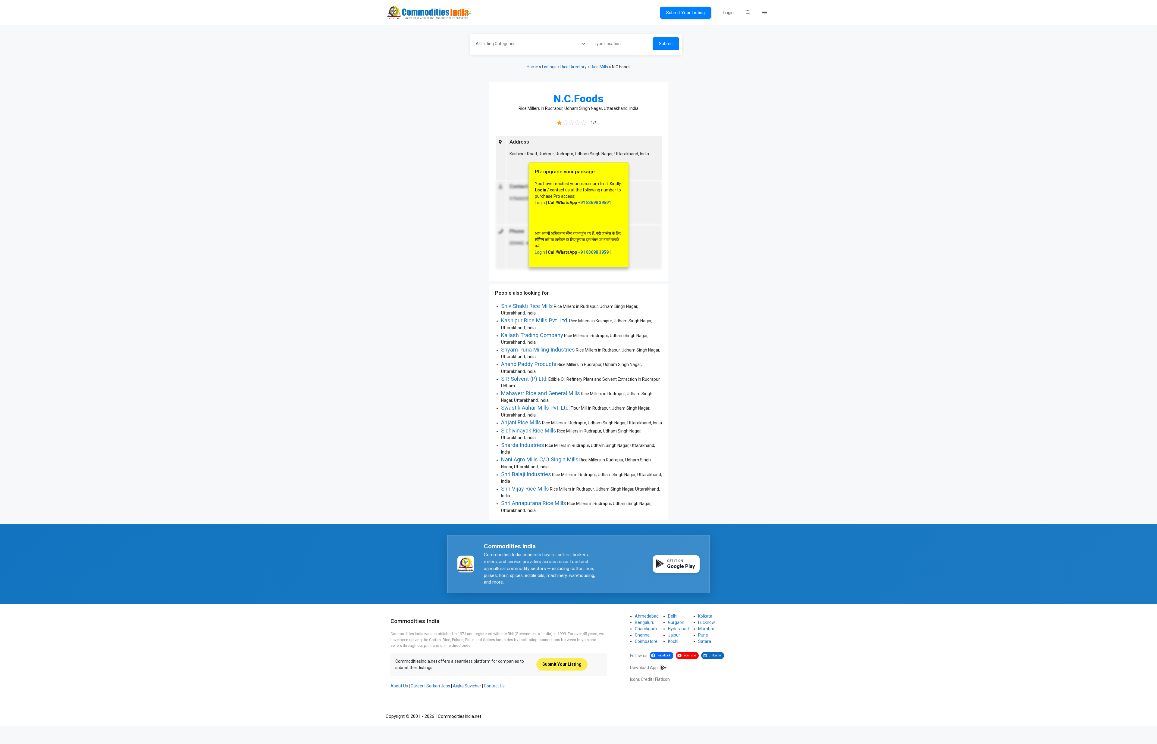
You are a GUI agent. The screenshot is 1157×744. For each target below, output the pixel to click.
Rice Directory (573, 66)
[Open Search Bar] (748, 13)
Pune (703, 635)
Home (532, 66)
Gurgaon (676, 622)
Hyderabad (678, 628)
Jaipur (674, 635)
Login (728, 12)
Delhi (672, 616)
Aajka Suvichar (467, 686)
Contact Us (494, 686)
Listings (549, 66)
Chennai (643, 635)
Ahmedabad (647, 616)
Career (417, 686)
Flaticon (662, 679)
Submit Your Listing (685, 12)
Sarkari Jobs (438, 686)
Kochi (673, 641)
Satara (704, 641)
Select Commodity (527, 44)
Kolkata (705, 616)
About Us (399, 686)
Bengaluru (644, 622)
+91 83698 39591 (594, 202)
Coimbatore (646, 641)
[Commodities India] (429, 12)
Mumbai (706, 628)
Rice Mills (599, 66)
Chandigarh (646, 628)
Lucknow (706, 622)
